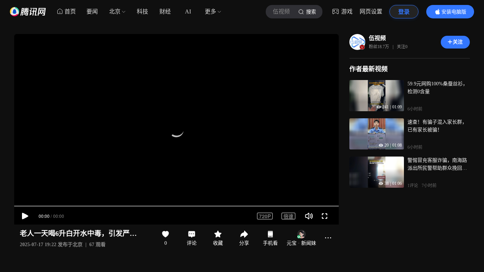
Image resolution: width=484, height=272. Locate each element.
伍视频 (377, 38)
